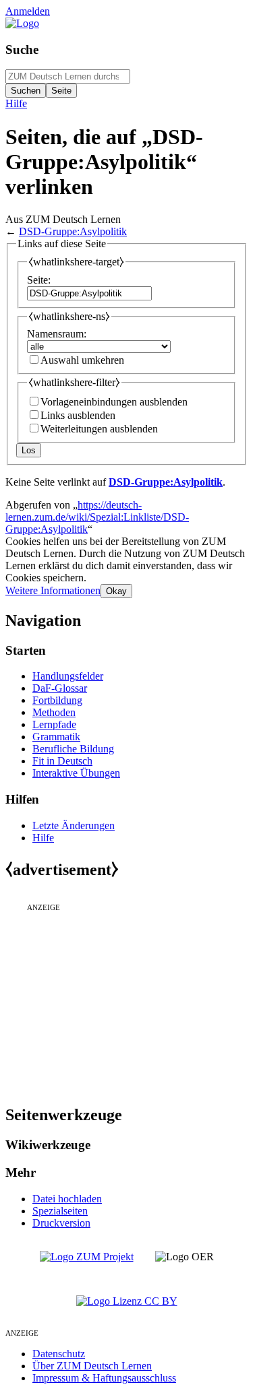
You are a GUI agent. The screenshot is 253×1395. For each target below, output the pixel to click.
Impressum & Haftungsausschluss (104, 1378)
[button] (53, 590)
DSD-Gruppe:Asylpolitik (73, 231)
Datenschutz (58, 1353)
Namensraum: (56, 333)
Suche (21, 49)
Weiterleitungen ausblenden (99, 428)
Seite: (39, 280)
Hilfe (16, 103)
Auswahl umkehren (82, 360)
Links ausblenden (77, 415)
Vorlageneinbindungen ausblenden (114, 402)
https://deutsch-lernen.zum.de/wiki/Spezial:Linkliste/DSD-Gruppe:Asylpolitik (97, 517)
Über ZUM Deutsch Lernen (92, 1365)
